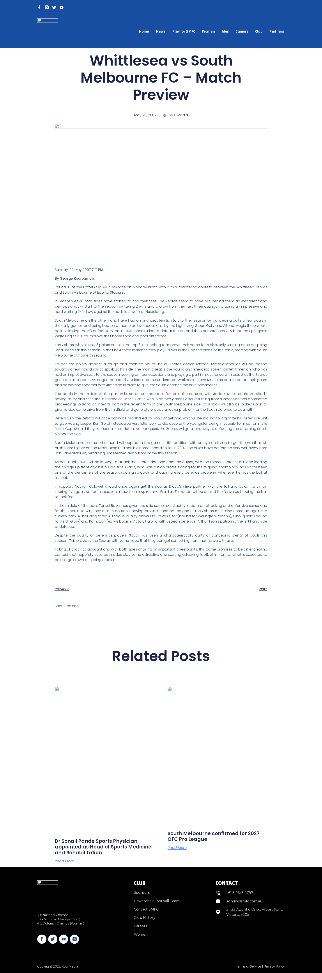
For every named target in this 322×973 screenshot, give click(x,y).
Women (208, 31)
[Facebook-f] (39, 7)
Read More (64, 861)
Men (225, 31)
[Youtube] (63, 939)
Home (144, 31)
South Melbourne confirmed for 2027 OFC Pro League (214, 836)
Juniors (242, 31)
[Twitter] (54, 7)
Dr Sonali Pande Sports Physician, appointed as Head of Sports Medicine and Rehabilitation (103, 847)
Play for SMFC (183, 31)
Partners (276, 31)
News (161, 31)
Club (259, 31)
